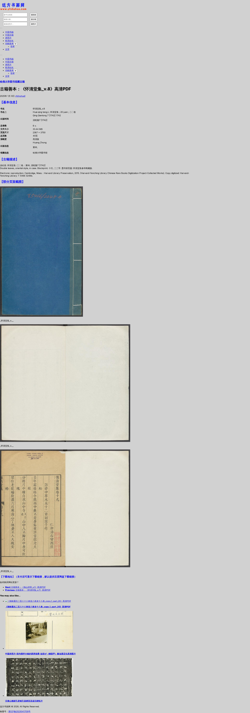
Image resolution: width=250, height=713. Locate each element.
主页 (7, 49)
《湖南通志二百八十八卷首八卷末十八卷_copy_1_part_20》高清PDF (38, 606)
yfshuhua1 (20, 96)
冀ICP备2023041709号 (19, 711)
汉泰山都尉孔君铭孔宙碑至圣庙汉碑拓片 (24, 701)
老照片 (8, 37)
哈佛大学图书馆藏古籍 (12, 81)
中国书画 (9, 32)
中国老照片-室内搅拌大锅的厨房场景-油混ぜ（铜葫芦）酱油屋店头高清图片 (40, 653)
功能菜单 (9, 43)
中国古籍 (9, 35)
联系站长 (9, 40)
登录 (12, 46)
